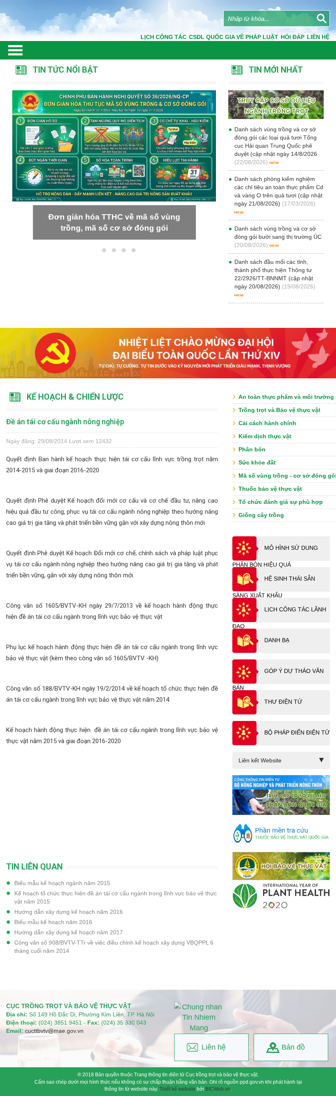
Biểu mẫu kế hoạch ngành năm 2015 (62, 883)
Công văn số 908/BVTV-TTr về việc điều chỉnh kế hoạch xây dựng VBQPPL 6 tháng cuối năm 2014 (113, 946)
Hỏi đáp (292, 37)
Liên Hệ (318, 37)
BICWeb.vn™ (320, 1092)
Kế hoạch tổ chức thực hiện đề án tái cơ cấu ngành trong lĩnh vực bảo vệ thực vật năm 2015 (115, 897)
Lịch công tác (163, 37)
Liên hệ (214, 1047)
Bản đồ (293, 1047)
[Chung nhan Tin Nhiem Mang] (198, 1018)
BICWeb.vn (217, 1089)
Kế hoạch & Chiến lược (75, 397)
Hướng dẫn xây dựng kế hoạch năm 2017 (68, 932)
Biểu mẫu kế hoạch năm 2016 (53, 922)
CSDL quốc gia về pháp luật (233, 37)
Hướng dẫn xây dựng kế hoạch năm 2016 (68, 911)
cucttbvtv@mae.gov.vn (54, 1030)
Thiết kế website (177, 1089)
